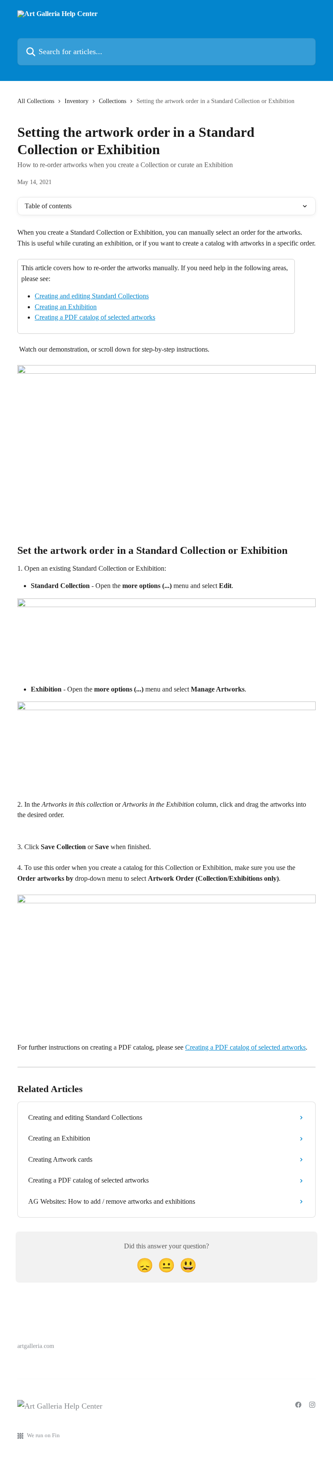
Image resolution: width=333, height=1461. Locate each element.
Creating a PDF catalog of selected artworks (95, 317)
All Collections (35, 101)
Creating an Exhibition (66, 306)
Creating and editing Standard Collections (92, 296)
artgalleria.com (35, 1346)
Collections (112, 101)
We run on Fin (43, 1435)
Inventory (76, 101)
